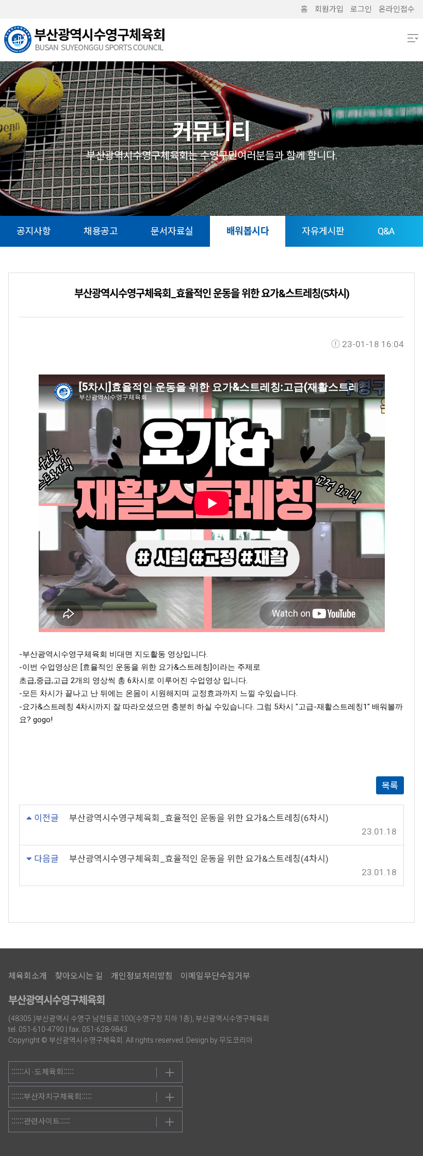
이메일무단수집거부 (215, 976)
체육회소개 (27, 976)
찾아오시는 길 (79, 976)
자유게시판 (323, 231)
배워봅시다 (247, 231)
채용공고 (101, 231)
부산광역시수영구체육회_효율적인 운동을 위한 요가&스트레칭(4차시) (199, 859)
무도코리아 (236, 1040)
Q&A (386, 231)
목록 (390, 785)
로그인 (361, 9)
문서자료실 (172, 231)
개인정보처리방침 (142, 976)
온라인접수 (397, 9)
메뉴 (413, 38)
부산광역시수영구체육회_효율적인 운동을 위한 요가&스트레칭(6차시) (199, 818)
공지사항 (34, 231)
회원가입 (329, 9)
